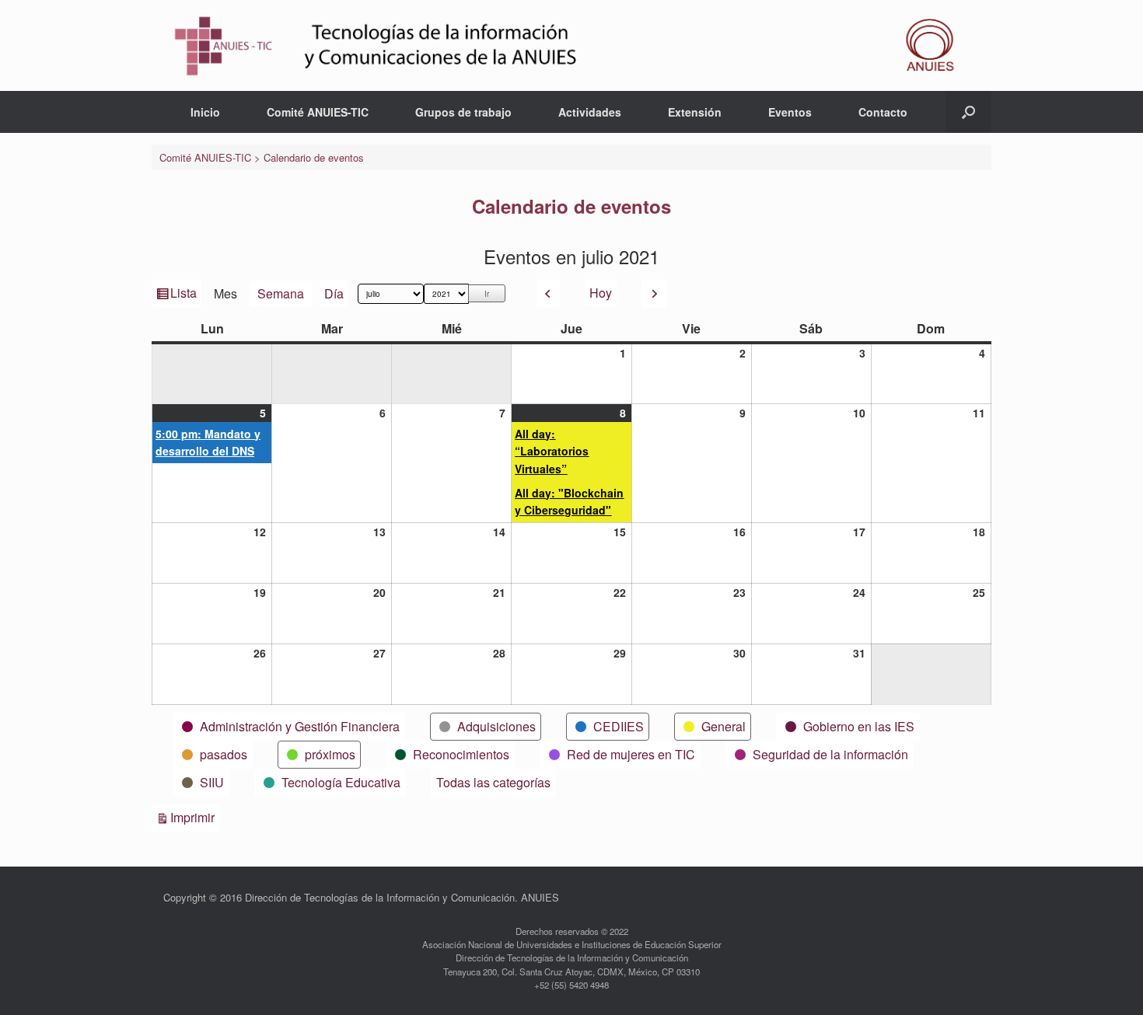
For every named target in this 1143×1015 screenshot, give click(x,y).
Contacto (882, 112)
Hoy (600, 293)
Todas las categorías (493, 782)
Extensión (695, 112)
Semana (280, 293)
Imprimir (194, 816)
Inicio (205, 112)
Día (334, 293)
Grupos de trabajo (463, 112)
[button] (968, 112)
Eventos (790, 112)
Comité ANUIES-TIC (318, 112)
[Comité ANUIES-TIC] (571, 45)
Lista (185, 295)
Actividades (589, 112)
